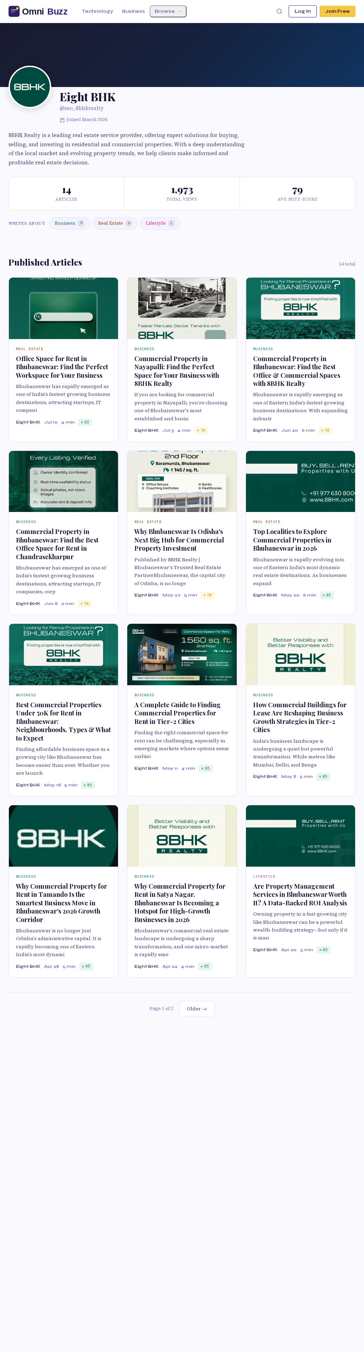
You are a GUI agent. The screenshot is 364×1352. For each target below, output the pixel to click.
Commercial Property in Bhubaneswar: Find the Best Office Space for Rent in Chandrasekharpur (57, 544)
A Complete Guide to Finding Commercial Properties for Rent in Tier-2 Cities (177, 713)
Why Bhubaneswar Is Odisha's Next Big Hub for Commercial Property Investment (179, 539)
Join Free (337, 11)
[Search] (279, 11)
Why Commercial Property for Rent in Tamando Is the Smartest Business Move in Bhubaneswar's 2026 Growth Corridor (61, 903)
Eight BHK (28, 422)
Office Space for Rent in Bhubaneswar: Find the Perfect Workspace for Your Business (62, 367)
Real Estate (114, 223)
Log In (303, 11)
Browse (165, 11)
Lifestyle (159, 223)
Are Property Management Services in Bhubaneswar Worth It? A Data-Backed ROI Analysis (300, 894)
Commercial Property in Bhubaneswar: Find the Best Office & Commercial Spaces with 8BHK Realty (296, 371)
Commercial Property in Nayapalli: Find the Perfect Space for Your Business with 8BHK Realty (176, 371)
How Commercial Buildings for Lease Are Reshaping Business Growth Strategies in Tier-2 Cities (300, 717)
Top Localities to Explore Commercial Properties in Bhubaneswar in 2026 (292, 539)
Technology (97, 11)
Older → (197, 1008)
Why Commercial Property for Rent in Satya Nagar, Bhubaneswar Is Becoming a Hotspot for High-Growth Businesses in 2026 (179, 903)
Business (133, 11)
